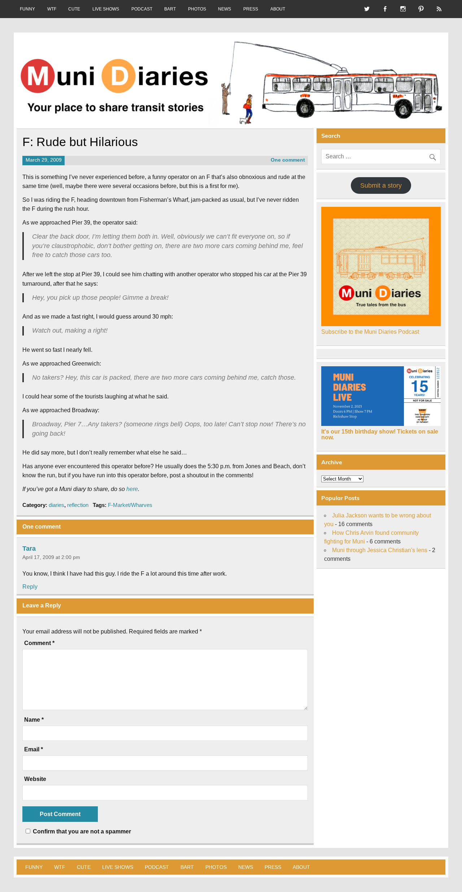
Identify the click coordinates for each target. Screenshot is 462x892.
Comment (39, 643)
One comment (288, 160)
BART (170, 9)
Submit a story (381, 185)
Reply (30, 587)
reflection (77, 505)
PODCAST (141, 9)
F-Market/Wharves (130, 505)
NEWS (224, 9)
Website (35, 779)
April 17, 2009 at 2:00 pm (51, 557)
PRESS (250, 9)
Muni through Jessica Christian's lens (379, 550)
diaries (56, 505)
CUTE (74, 9)
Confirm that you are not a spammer (81, 831)
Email (33, 749)
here (132, 489)
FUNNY (27, 9)
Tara (29, 548)
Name (34, 720)
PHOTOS (197, 9)
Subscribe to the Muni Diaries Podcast (370, 332)
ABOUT (277, 9)
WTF (51, 9)
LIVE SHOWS (105, 9)
